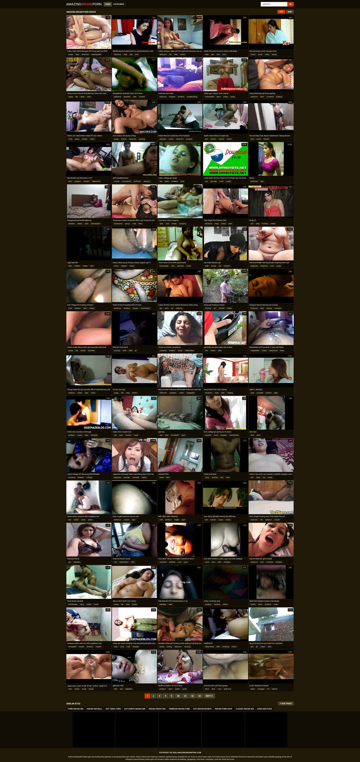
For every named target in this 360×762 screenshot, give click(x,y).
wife (130, 350)
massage (260, 689)
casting (230, 393)
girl (220, 266)
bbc (221, 477)
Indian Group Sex (157, 709)
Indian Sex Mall (94, 709)
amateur (181, 97)
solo (173, 266)
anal (136, 54)
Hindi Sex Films (264, 709)
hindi (70, 139)
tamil (218, 97)
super (221, 520)
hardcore (117, 54)
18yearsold (96, 181)
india (282, 350)
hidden (77, 266)
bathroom (163, 393)
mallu (267, 54)
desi (77, 54)
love (134, 97)
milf (161, 520)
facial (180, 350)
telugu (274, 54)
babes (144, 477)
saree (77, 139)
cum (183, 520)
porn (224, 54)
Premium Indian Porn (179, 709)
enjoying (182, 224)
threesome (118, 224)
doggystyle (191, 393)
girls (185, 562)
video (258, 477)
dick (228, 477)
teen (89, 97)
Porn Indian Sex (75, 709)
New (290, 12)
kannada (94, 435)
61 (185, 696)
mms (216, 435)
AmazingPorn (84, 4)
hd (172, 308)
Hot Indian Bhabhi (202, 709)
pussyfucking (192, 97)
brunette (91, 350)
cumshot (270, 97)
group (127, 224)
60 (178, 696)
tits (170, 54)
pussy (70, 54)
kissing (269, 308)
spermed (85, 54)
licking (123, 139)
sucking (142, 139)
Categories (118, 4)
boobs (182, 54)
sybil (276, 393)
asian (83, 97)
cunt (272, 266)
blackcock (273, 350)
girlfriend (117, 97)
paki (170, 604)
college (89, 477)
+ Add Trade (286, 703)
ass (131, 54)
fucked (221, 308)
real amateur (95, 224)
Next (208, 696)
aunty (260, 54)
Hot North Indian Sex (134, 709)
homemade (209, 97)
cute (134, 224)
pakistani (173, 393)
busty (189, 266)
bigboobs (254, 266)
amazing (71, 477)
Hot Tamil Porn (113, 709)
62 (192, 696)
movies (128, 435)
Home (107, 4)
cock (207, 477)
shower (266, 139)
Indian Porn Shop (223, 709)
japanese (117, 477)
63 (200, 696)
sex (206, 139)
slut (206, 350)
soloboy (215, 477)
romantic (278, 308)
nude (221, 181)
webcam (163, 139)
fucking (265, 224)
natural (274, 689)
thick (207, 689)
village (91, 308)
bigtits (176, 520)
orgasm (124, 266)
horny (116, 266)
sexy (125, 54)
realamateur (189, 350)
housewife (175, 435)
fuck (182, 181)
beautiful (127, 97)
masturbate (255, 350)
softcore (179, 308)
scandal (208, 435)
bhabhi (84, 139)
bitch (260, 604)
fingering (264, 266)
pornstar (214, 181)
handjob (227, 562)
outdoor (78, 308)
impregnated (96, 54)
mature (221, 139)
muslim (142, 97)
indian (253, 54)
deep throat (209, 647)
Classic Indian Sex (245, 709)
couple (213, 139)
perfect (268, 393)
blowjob (172, 97)
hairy (216, 224)
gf (136, 350)
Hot (281, 12)
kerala (91, 689)
